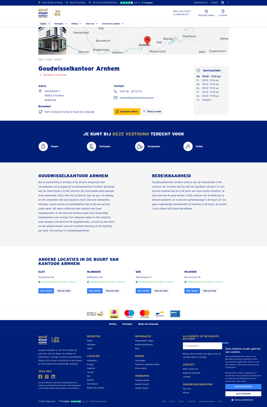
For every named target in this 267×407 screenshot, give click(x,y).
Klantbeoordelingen (144, 344)
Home (40, 59)
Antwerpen (92, 360)
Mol (88, 376)
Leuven (90, 372)
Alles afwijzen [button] (243, 394)
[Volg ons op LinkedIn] (53, 377)
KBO (164, 401)
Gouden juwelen (142, 380)
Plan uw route (63, 291)
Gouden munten (142, 384)
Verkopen (58, 24)
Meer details (46, 291)
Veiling (74, 24)
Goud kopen (140, 360)
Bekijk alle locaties (95, 388)
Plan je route (154, 111)
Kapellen (91, 368)
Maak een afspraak (148, 324)
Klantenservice (200, 2)
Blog (137, 348)
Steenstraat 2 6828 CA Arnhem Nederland (54, 95)
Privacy (172, 401)
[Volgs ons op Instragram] (47, 377)
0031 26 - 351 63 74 (130, 91)
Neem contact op (190, 369)
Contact (214, 2)
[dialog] (243, 374)
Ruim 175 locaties (77, 2)
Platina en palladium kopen (147, 364)
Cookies (181, 401)
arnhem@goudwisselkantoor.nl (136, 97)
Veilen (90, 348)
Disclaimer (192, 401)
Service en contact (111, 24)
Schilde (90, 380)
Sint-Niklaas (92, 384)
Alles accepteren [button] (243, 386)
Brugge (90, 364)
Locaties (49, 59)
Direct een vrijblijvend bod (105, 2)
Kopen (43, 24)
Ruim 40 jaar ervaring (52, 2)
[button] (243, 399)
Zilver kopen (140, 368)
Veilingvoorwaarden (207, 401)
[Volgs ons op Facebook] (40, 377)
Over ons (90, 24)
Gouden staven (141, 388)
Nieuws (186, 393)
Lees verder (241, 381)
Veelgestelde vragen (144, 341)
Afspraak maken (129, 111)
